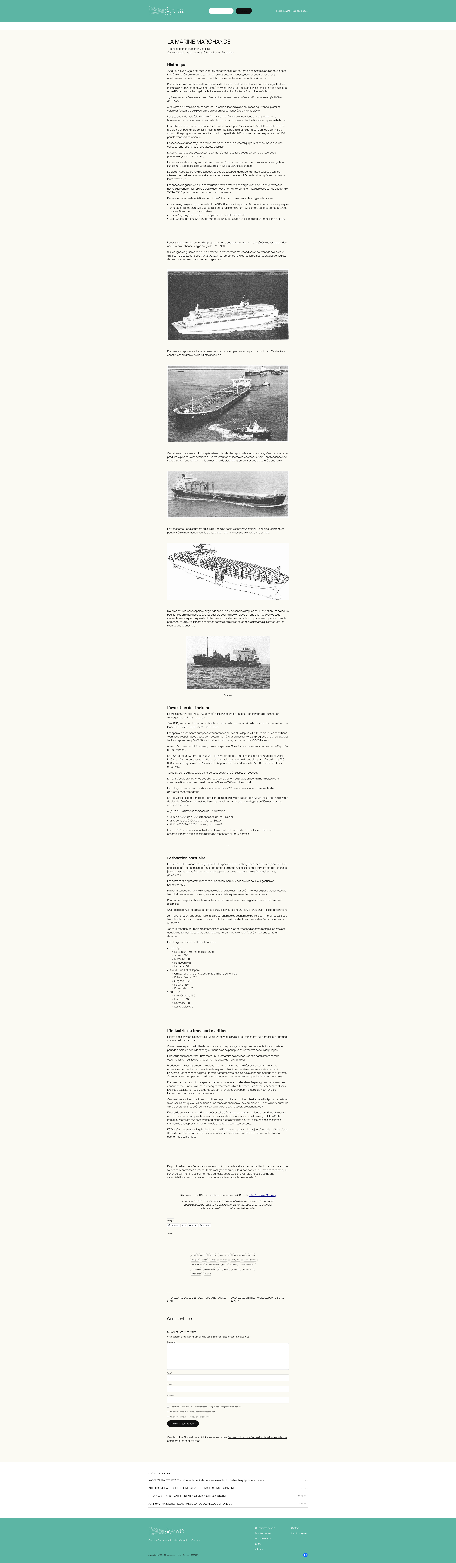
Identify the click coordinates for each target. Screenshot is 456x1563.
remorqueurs (196, 1269)
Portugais (233, 1264)
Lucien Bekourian (250, 1260)
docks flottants (239, 1255)
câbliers (213, 1255)
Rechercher (244, 11)
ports (224, 1264)
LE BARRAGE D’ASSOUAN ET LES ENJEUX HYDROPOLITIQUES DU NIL (187, 1495)
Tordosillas (236, 1269)
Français (213, 1260)
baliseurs (203, 1255)
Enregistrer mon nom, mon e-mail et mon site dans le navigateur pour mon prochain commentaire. (206, 1407)
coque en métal (224, 1255)
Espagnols (195, 1260)
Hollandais (223, 1260)
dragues (251, 1255)
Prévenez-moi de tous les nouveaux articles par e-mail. (190, 1417)
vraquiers (207, 1274)
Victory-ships (196, 1274)
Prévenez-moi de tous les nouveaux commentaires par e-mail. (192, 1412)
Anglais (193, 1255)
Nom (169, 1373)
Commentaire (172, 1342)
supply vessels (209, 1269)
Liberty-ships (235, 1260)
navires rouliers (196, 1264)
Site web (170, 1395)
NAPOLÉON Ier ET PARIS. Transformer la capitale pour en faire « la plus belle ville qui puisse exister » (206, 1480)
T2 (219, 1269)
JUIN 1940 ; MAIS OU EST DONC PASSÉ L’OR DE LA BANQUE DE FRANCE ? (190, 1503)
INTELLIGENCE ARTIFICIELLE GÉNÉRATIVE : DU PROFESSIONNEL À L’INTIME (191, 1488)
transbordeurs (248, 1269)
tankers (226, 1269)
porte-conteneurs (212, 1264)
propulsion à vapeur (247, 1264)
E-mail (170, 1384)
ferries (204, 1260)
